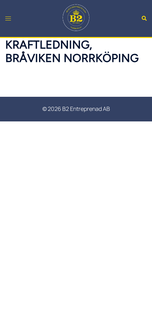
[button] (144, 18)
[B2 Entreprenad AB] (76, 18)
